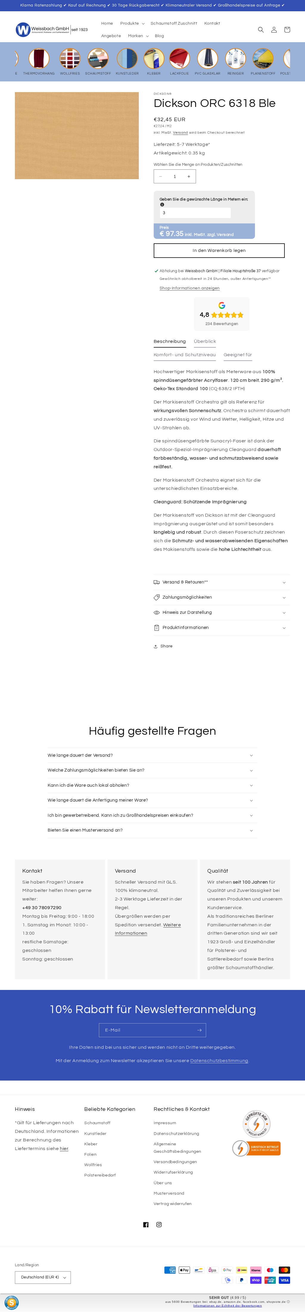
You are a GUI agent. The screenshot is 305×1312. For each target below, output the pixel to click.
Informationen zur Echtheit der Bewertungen (227, 1305)
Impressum (165, 1123)
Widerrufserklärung (173, 1172)
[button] (132, 23)
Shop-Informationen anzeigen (190, 288)
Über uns (163, 1183)
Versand (180, 133)
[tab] (170, 343)
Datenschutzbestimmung (219, 1060)
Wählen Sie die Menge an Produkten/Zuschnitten (198, 165)
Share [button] (167, 646)
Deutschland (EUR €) (40, 1277)
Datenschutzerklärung (176, 1134)
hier (64, 1148)
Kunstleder (95, 1134)
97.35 (175, 233)
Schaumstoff (97, 1123)
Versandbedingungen (175, 1162)
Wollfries (93, 1165)
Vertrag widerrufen (173, 1204)
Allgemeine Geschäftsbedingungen (177, 1148)
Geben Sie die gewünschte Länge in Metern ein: (204, 202)
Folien (90, 1154)
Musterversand (169, 1193)
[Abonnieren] (199, 1030)
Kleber (91, 1144)
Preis (164, 228)
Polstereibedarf (100, 1175)
